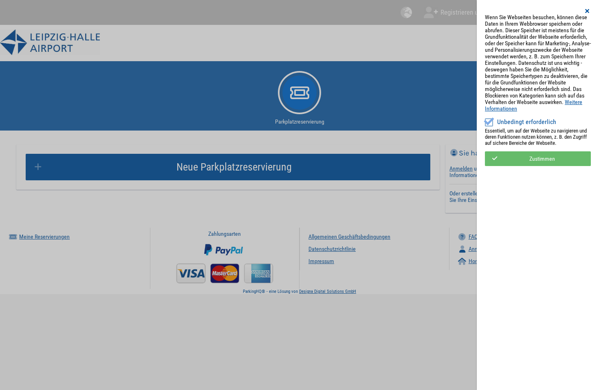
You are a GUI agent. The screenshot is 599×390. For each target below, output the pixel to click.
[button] (587, 11)
